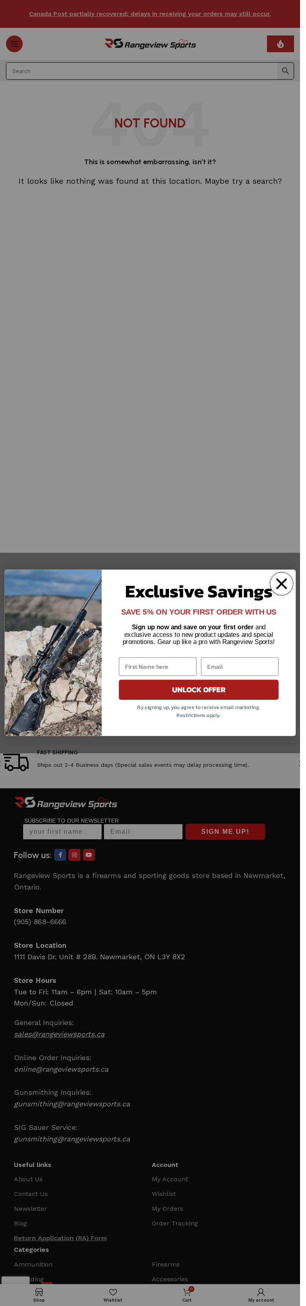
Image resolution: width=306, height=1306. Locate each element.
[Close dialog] (281, 584)
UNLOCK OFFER (198, 689)
